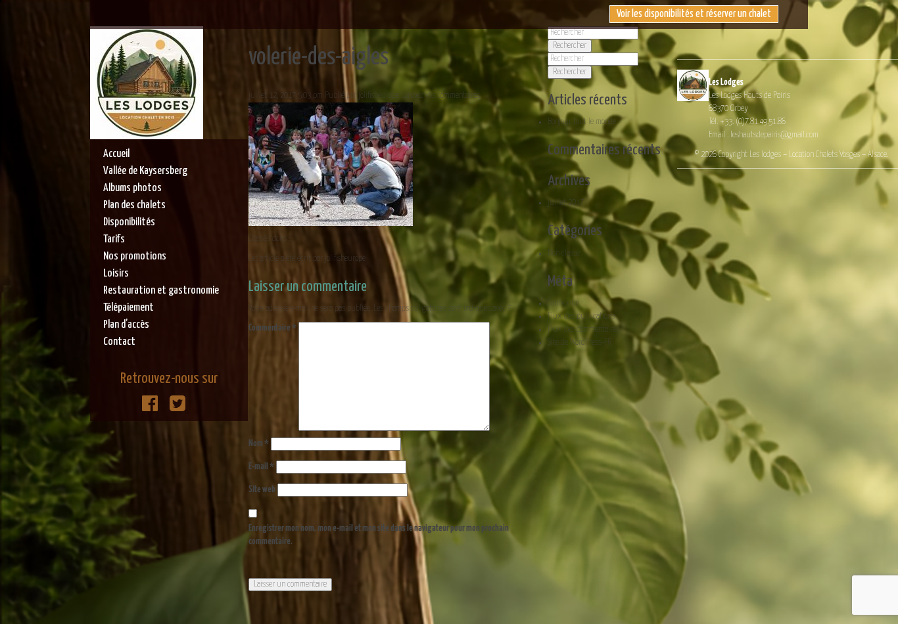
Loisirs (116, 273)
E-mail (261, 466)
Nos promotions (134, 256)
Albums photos (132, 188)
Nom (258, 443)
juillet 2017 (566, 202)
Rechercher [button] (569, 45)
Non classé (564, 253)
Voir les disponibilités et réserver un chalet (694, 14)
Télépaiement (128, 307)
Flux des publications (581, 316)
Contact (119, 341)
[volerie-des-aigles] (330, 219)
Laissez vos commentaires (440, 95)
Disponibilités (129, 222)
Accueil (116, 154)
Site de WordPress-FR (579, 342)
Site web (261, 489)
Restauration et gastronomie (161, 290)
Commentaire (272, 328)
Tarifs (114, 239)
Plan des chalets (134, 205)
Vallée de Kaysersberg (145, 171)
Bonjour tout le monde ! (584, 122)
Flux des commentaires (583, 329)
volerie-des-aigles (318, 57)
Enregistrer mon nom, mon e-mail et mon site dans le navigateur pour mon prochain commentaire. (378, 535)
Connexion (563, 303)
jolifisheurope (378, 95)
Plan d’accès (126, 324)
